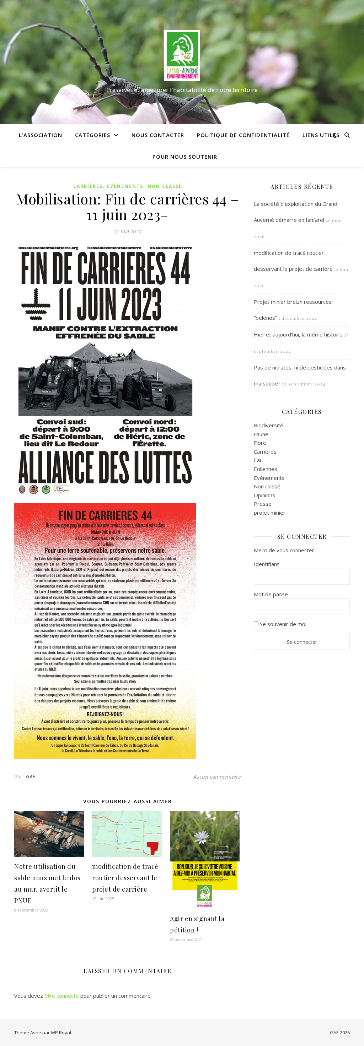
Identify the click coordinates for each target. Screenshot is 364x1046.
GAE (31, 776)
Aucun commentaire (217, 776)
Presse (263, 503)
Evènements (125, 186)
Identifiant (266, 564)
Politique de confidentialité (243, 134)
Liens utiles (321, 134)
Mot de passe (271, 594)
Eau (258, 460)
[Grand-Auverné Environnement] (182, 55)
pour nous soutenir (184, 156)
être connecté (61, 995)
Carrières (88, 186)
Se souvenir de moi (282, 624)
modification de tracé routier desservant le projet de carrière (125, 877)
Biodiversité (268, 425)
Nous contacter (158, 134)
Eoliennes (265, 468)
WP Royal (61, 1032)
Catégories (92, 134)
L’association (40, 134)
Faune (261, 434)
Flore (260, 442)
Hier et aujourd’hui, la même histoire (298, 334)
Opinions (264, 495)
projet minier (269, 512)
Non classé (165, 186)
